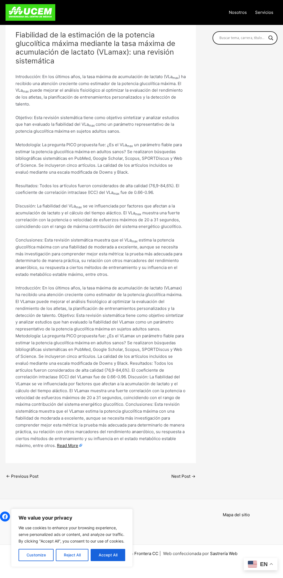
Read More (67, 445)
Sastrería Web (223, 553)
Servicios (264, 12)
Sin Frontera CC (142, 553)
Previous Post (22, 476)
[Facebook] (5, 517)
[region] (72, 538)
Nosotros (238, 12)
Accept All (108, 555)
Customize (36, 555)
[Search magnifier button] (271, 38)
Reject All (72, 555)
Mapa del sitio (236, 514)
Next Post (183, 476)
